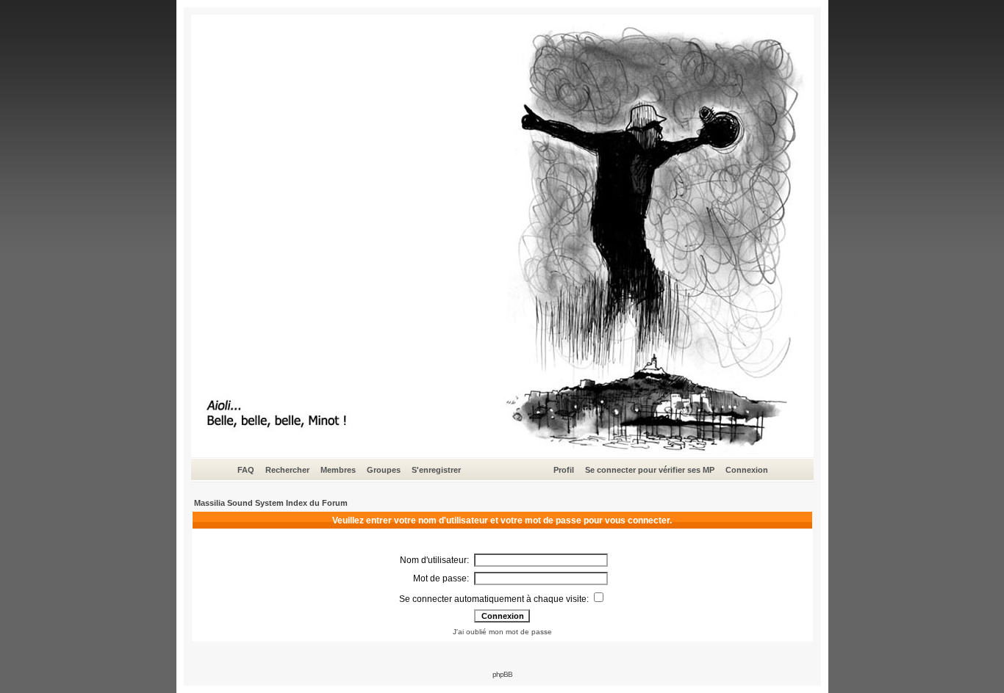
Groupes (384, 469)
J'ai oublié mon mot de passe (502, 632)
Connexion (746, 469)
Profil (563, 469)
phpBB (502, 674)
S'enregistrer (436, 469)
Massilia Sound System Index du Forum (271, 502)
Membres (338, 469)
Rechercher (287, 469)
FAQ (245, 469)
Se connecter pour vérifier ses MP (649, 469)
